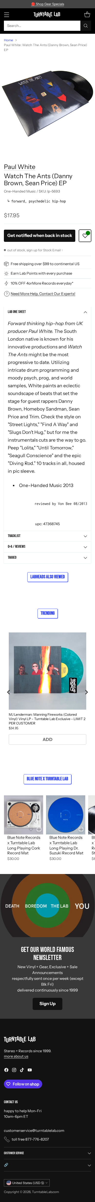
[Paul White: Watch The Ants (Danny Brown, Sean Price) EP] (47, 103)
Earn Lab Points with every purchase (41, 273)
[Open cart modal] (87, 14)
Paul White (19, 166)
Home (8, 40)
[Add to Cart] (39, 829)
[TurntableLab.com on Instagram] (14, 1071)
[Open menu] (6, 14)
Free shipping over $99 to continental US (45, 263)
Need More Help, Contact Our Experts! (43, 293)
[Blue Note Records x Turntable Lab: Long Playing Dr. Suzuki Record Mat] (65, 814)
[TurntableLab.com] (48, 14)
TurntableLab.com (45, 1192)
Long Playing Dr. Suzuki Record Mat (66, 851)
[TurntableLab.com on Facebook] (6, 1071)
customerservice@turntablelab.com (34, 1130)
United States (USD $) (28, 1183)
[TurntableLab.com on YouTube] (30, 1071)
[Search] (85, 26)
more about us (16, 1056)
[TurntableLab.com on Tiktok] (22, 1071)
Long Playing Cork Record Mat (23, 851)
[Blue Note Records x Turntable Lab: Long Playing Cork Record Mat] (23, 814)
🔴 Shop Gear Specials (47, 4)
